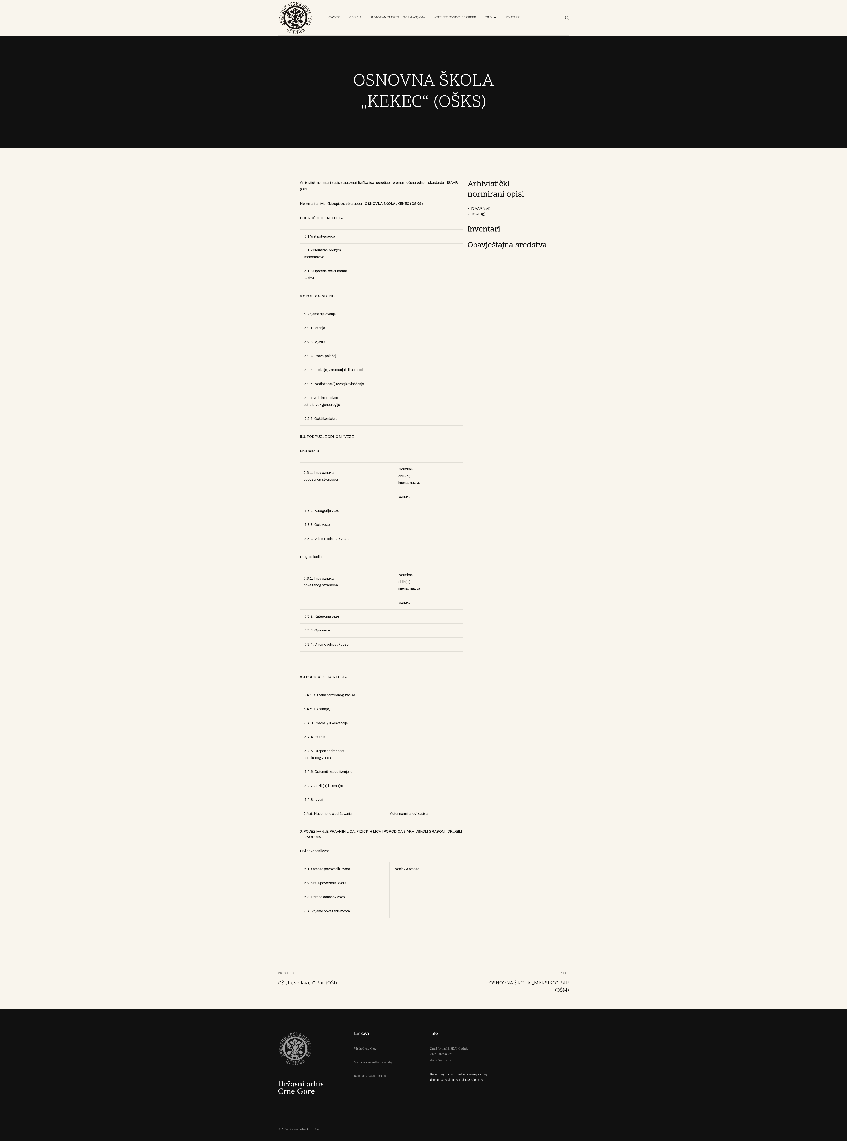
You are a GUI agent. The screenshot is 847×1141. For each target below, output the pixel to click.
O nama (355, 17)
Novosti (334, 17)
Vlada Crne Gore (365, 1048)
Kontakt (513, 17)
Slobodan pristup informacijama (398, 17)
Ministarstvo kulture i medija (373, 1062)
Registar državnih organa (370, 1075)
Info (488, 17)
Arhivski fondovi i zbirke (455, 17)
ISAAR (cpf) (480, 208)
